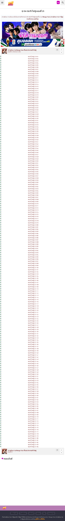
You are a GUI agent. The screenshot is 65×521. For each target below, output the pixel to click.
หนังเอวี (31, 513)
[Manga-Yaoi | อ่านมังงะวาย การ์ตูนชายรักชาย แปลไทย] (11, 5)
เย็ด (44, 513)
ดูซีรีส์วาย (38, 519)
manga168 (51, 513)
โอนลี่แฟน (23, 513)
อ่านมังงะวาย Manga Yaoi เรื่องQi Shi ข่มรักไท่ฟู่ (22, 50)
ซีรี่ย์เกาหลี (14, 513)
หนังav (38, 513)
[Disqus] (32, 481)
